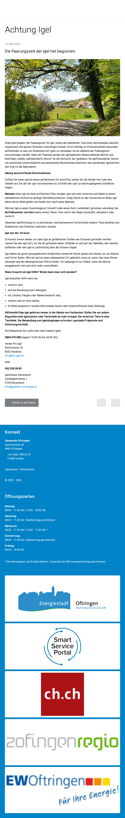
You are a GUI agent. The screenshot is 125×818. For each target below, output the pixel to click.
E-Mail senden (15, 458)
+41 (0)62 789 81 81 (19, 454)
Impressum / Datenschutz (20, 469)
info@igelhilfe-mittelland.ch (21, 386)
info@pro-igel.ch (14, 355)
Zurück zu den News (22, 402)
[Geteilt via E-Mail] (115, 403)
